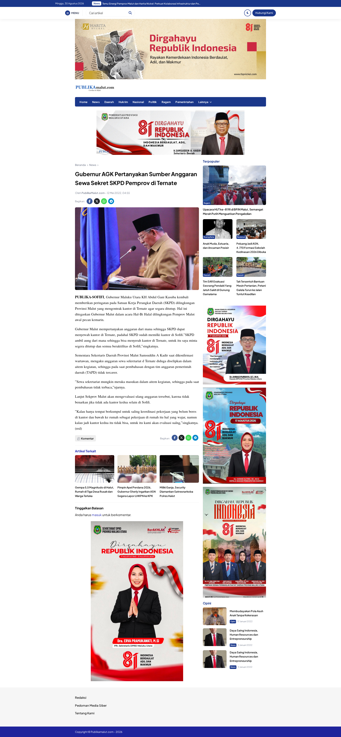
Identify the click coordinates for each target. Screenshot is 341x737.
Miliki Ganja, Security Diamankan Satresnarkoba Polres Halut (176, 491)
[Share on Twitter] (97, 201)
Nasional (138, 102)
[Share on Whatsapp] (104, 201)
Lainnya (203, 102)
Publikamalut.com (102, 731)
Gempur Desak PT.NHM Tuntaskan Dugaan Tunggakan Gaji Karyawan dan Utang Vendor (151, 3)
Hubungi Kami (264, 12)
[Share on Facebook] (90, 201)
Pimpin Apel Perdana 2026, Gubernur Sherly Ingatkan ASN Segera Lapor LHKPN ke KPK (136, 491)
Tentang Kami (85, 713)
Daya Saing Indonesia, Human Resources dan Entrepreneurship (244, 634)
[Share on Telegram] (111, 201)
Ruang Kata (209, 237)
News (96, 102)
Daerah (109, 102)
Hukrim (123, 102)
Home (83, 102)
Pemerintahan (184, 102)
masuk (97, 515)
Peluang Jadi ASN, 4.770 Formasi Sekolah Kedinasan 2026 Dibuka (251, 247)
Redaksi (80, 697)
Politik (153, 102)
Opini (232, 621)
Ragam (166, 102)
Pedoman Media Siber (91, 705)
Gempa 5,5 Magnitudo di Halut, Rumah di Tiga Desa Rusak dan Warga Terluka (94, 491)
